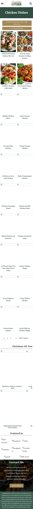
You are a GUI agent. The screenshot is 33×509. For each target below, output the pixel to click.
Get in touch (16, 486)
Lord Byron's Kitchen (16, 3)
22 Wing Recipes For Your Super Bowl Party (8, 268)
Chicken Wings (17, 28)
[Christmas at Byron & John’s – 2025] (12, 351)
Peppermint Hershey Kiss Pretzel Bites (12, 427)
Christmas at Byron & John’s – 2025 (12, 387)
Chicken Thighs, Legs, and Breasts (17, 23)
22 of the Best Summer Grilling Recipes (25, 56)
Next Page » (24, 338)
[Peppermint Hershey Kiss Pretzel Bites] (12, 391)
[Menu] (2, 3)
